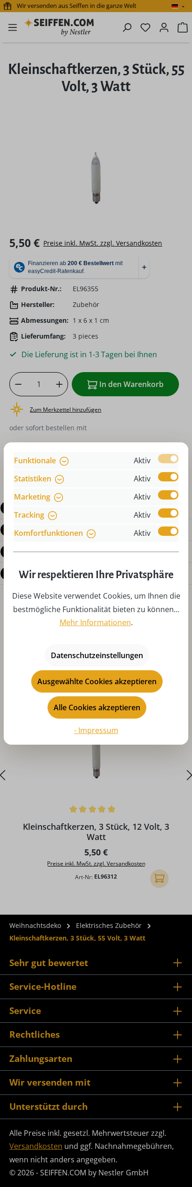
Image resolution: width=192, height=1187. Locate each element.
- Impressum (96, 730)
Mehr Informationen (95, 622)
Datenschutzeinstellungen (97, 655)
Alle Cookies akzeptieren (97, 707)
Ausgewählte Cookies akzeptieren (97, 681)
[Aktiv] (168, 458)
